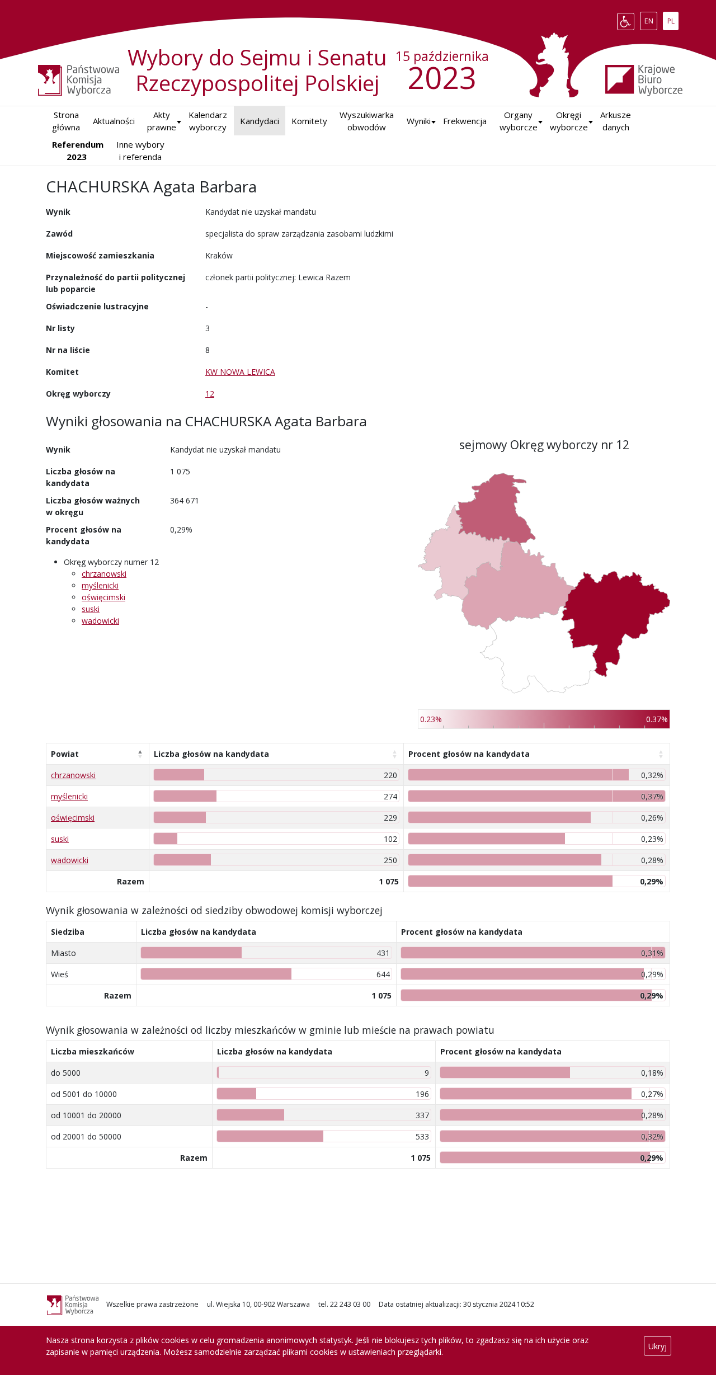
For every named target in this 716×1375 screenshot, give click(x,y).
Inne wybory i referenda (140, 151)
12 (209, 393)
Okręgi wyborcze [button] (569, 121)
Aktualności (114, 120)
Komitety (309, 120)
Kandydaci (259, 120)
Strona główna (66, 121)
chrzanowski (104, 573)
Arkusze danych (615, 121)
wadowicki (100, 620)
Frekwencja (465, 120)
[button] (419, 121)
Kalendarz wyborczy (208, 121)
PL (673, 19)
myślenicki (100, 585)
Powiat (65, 753)
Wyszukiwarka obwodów (367, 121)
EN (650, 19)
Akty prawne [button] (161, 121)
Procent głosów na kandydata (469, 753)
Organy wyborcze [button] (519, 121)
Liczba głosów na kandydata (211, 753)
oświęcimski (103, 597)
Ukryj (657, 1346)
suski (91, 609)
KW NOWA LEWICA (240, 371)
